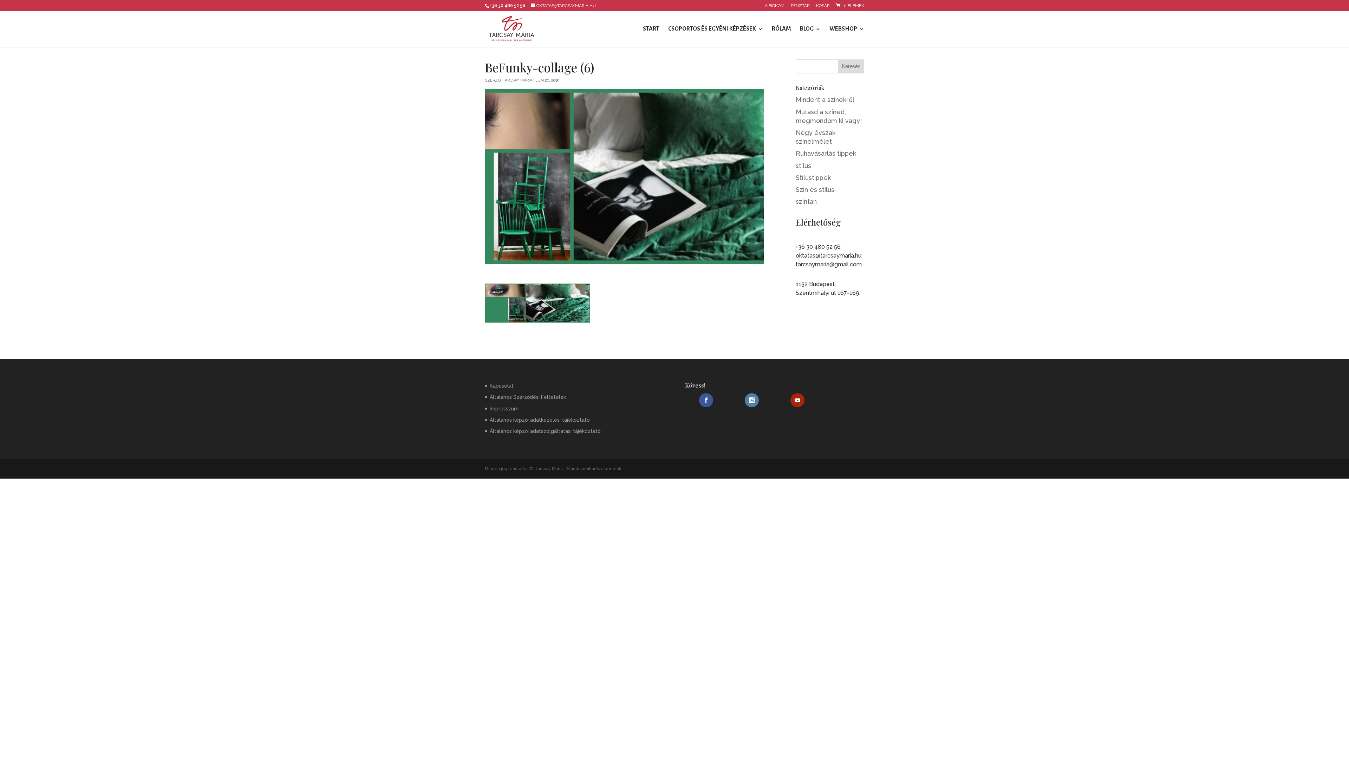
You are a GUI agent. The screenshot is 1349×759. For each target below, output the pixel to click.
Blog (807, 29)
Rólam (781, 29)
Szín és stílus (815, 189)
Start (651, 29)
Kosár (823, 6)
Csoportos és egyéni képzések (712, 29)
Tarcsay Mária (517, 80)
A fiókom (774, 6)
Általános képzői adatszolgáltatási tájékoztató (545, 431)
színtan (806, 201)
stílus (803, 165)
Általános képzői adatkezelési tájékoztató (540, 420)
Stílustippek (813, 177)
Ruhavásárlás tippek (826, 153)
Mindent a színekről (825, 99)
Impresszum (504, 408)
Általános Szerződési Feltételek (528, 397)
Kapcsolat (502, 386)
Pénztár (800, 6)
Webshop (843, 29)
